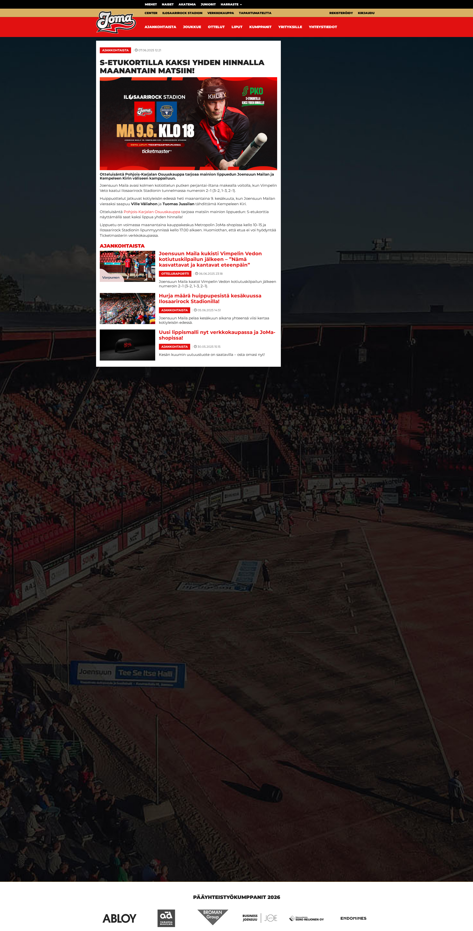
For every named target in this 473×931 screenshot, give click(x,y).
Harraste (230, 4)
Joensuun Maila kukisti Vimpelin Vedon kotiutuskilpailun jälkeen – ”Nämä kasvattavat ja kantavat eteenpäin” (210, 259)
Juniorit (208, 4)
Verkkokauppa (220, 13)
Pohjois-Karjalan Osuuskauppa (152, 211)
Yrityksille (290, 27)
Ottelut (216, 27)
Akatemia (187, 4)
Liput (237, 27)
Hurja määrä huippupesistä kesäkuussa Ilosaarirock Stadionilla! (210, 298)
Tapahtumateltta (255, 13)
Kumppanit (260, 27)
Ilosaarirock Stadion (182, 13)
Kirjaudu (366, 13)
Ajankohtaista (160, 27)
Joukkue (192, 27)
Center (151, 13)
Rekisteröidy (341, 13)
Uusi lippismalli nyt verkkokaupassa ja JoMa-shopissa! (217, 335)
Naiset (168, 4)
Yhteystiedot (323, 27)
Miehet (151, 4)
